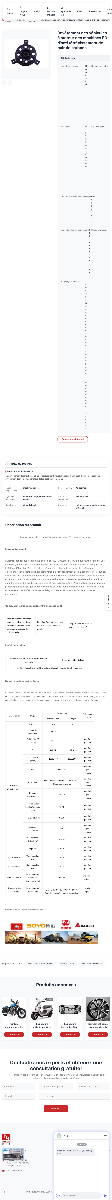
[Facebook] (5, 1192)
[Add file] (58, 1196)
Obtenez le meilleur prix (14, 1035)
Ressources (95, 11)
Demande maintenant (73, 439)
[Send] (105, 1196)
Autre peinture (31, 20)
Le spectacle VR (66, 11)
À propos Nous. (23, 11)
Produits (21, 20)
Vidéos (80, 11)
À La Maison (8, 20)
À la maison (10, 11)
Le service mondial (51, 11)
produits (37, 11)
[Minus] (105, 1135)
